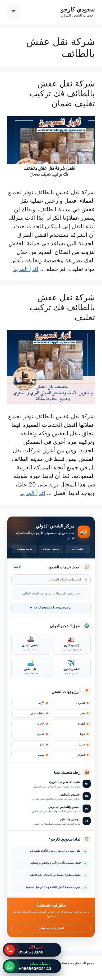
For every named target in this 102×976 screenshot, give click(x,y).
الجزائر (81, 754)
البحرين (40, 723)
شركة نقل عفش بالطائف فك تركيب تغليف (62, 307)
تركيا (82, 734)
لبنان (42, 744)
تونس (41, 754)
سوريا (82, 744)
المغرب (40, 734)
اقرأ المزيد (25, 268)
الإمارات (80, 703)
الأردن (41, 703)
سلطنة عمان (37, 713)
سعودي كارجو (78, 9)
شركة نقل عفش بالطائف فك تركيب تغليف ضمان (62, 93)
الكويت (81, 723)
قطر (82, 713)
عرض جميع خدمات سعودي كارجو (51, 607)
